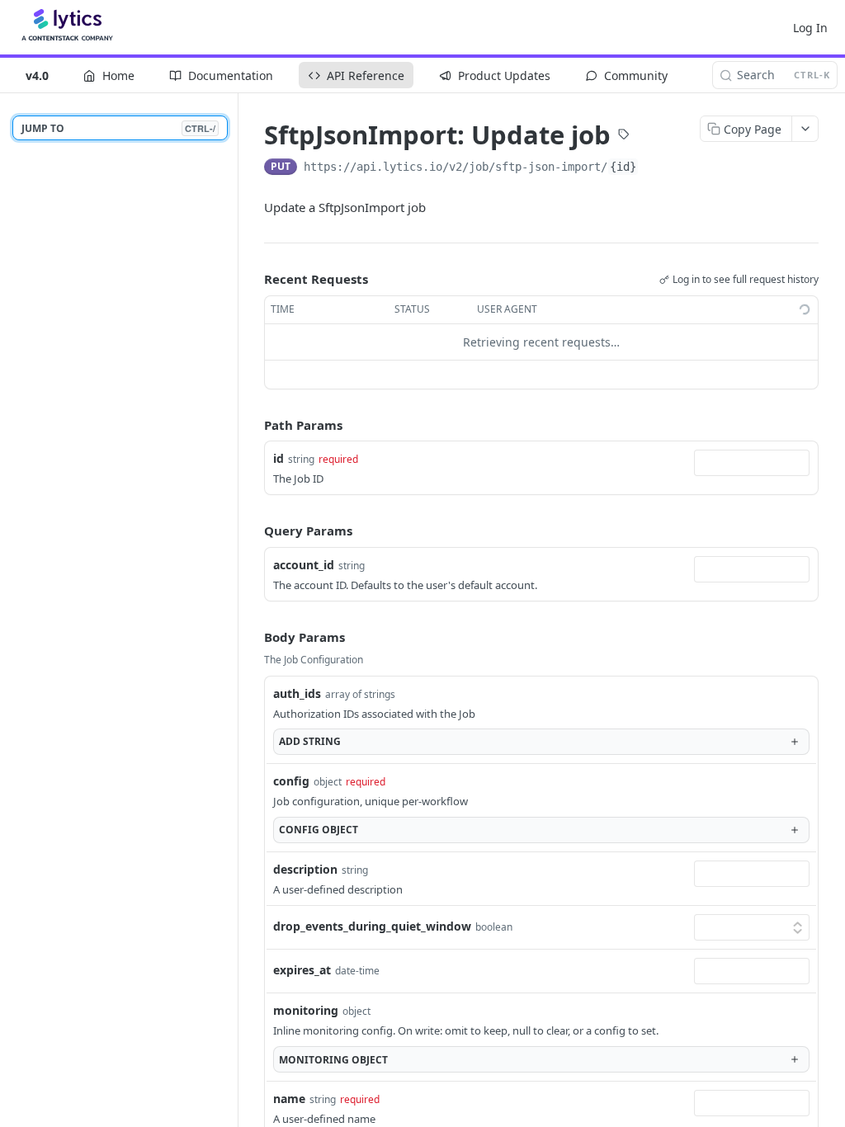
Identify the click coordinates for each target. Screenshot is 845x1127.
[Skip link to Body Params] (252, 637)
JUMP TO (118, 128)
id (278, 458)
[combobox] (752, 463)
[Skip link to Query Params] (252, 531)
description (305, 869)
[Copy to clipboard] (655, 168)
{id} (623, 166)
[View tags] (624, 136)
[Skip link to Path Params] (252, 425)
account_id (303, 565)
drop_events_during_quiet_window (372, 926)
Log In (810, 27)
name (289, 1098)
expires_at (302, 970)
